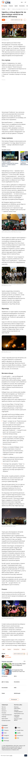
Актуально (4, 676)
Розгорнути (14, 699)
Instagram (6, 735)
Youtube (6, 727)
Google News (20, 730)
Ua (21, 2)
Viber (5, 733)
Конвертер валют (6, 720)
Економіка (22, 5)
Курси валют (5, 718)
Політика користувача (17, 707)
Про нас (4, 707)
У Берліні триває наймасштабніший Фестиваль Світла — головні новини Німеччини (10, 164)
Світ (9, 9)
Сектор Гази (16, 649)
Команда (4, 716)
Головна (3, 9)
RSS (18, 738)
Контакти (4, 710)
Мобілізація (17, 693)
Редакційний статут (19, 713)
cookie (11, 755)
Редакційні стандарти (16, 716)
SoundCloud (20, 735)
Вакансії (4, 709)
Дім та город (5, 682)
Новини (11, 5)
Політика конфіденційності (18, 711)
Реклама (4, 712)
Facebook (6, 738)
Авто (15, 676)
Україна (5, 6)
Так (25, 755)
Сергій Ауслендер (8, 656)
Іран (4, 649)
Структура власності (7, 714)
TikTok (18, 727)
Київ (15, 687)
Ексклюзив (5, 687)
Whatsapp (6, 740)
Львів (3, 693)
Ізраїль (9, 649)
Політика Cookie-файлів (18, 719)
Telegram (6, 730)
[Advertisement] (14, 95)
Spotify (18, 733)
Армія (16, 5)
